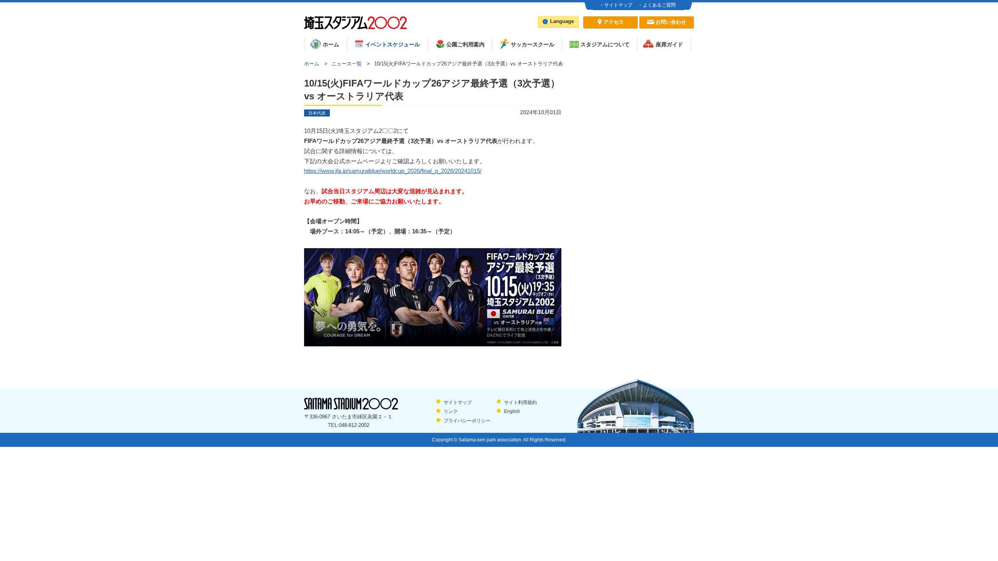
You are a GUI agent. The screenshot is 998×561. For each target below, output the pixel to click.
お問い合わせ (671, 22)
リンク (451, 411)
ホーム (311, 64)
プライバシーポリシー (467, 420)
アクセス (613, 22)
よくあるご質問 (659, 5)
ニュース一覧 (346, 64)
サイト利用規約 (520, 402)
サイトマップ (618, 5)
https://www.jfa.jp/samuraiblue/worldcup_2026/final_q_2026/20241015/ (392, 171)
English (512, 411)
